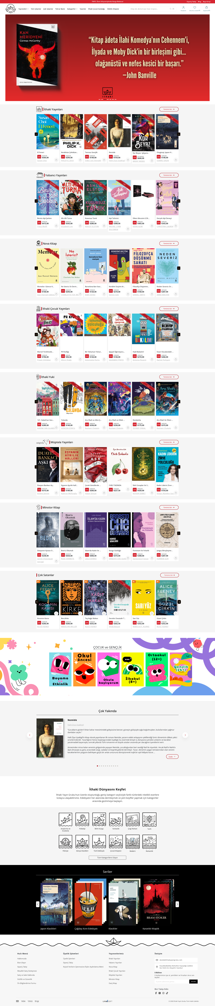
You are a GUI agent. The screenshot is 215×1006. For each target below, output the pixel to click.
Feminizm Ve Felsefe (141, 551)
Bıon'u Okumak (67, 551)
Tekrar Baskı (60, 9)
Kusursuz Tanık (91, 218)
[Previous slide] (36, 134)
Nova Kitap (113, 967)
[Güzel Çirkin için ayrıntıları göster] (167, 598)
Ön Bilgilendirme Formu (26, 983)
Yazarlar (83, 9)
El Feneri (40, 152)
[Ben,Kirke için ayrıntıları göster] (71, 598)
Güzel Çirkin (161, 618)
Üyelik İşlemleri (69, 958)
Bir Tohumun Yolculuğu (93, 352)
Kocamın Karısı (43, 618)
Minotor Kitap (114, 979)
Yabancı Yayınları (115, 962)
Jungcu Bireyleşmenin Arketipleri (165, 551)
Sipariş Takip (191, 2)
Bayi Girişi (207, 2)
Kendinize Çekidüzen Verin (69, 152)
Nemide (112, 152)
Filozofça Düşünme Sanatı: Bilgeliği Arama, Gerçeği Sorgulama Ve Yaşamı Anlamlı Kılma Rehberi (141, 286)
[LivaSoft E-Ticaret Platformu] (107, 1001)
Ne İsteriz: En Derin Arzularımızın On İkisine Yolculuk (69, 286)
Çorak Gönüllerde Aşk (93, 485)
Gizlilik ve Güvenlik (24, 979)
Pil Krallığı (65, 352)
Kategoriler (71, 9)
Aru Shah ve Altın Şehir (93, 420)
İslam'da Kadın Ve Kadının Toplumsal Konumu (93, 551)
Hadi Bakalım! (138, 352)
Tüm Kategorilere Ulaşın (107, 857)
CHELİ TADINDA (115, 485)
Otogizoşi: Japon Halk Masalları (165, 152)
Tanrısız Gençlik (91, 152)
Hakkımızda (21, 958)
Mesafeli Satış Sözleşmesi (27, 971)
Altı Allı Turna (66, 218)
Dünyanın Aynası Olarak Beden (45, 551)
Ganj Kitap (113, 983)
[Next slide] (178, 134)
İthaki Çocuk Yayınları (117, 971)
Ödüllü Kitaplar (113, 9)
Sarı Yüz (136, 618)
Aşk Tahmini (114, 218)
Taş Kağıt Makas (91, 618)
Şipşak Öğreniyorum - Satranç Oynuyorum (117, 352)
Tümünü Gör (167, 109)
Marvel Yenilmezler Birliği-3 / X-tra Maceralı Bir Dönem (45, 352)
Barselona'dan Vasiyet (93, 286)
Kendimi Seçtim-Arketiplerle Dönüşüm (117, 286)
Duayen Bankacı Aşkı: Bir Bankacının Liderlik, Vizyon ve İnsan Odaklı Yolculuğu (45, 485)
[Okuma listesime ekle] (56, 117)
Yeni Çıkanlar (36, 9)
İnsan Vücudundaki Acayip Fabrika (165, 352)
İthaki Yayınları (114, 958)
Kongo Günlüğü (115, 551)
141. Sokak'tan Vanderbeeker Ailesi (45, 420)
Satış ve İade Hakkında (26, 975)
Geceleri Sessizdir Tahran (117, 618)
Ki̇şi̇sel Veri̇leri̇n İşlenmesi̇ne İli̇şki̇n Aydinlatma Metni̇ (83, 967)
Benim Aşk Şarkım (44, 218)
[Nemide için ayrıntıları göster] (50, 737)
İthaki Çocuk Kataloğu (96, 9)
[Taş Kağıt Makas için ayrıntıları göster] (95, 598)
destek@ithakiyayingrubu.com (171, 960)
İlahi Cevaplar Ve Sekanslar (141, 485)
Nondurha (137, 420)
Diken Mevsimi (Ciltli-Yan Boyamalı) (141, 218)
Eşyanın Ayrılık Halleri (69, 485)
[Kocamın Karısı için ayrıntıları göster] (48, 598)
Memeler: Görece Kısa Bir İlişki (45, 286)
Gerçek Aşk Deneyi (164, 218)
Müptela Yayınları (115, 975)
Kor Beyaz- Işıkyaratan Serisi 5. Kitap (141, 153)
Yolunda (64, 420)
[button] (99, 99)
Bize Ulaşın (21, 962)
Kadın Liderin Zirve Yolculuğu (165, 485)
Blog (199, 2)
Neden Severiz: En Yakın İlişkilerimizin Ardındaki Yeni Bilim (165, 286)
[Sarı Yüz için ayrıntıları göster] (143, 598)
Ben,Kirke (65, 618)
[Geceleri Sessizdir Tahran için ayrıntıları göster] (119, 598)
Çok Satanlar (48, 9)
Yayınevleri (22, 9)
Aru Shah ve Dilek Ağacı (117, 420)
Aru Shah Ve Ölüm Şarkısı (165, 420)
